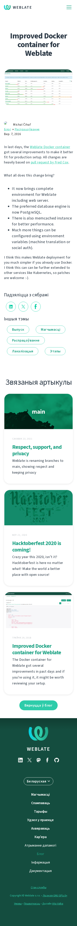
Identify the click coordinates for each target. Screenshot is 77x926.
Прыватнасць (32, 903)
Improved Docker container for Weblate (36, 649)
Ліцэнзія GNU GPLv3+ (55, 895)
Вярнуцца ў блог (38, 705)
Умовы (18, 903)
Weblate (22, 7)
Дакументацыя (40, 870)
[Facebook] (48, 760)
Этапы (55, 351)
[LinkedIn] (20, 760)
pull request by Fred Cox (50, 162)
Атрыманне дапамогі (40, 845)
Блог (7, 129)
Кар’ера (41, 837)
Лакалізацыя (22, 351)
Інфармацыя (40, 862)
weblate (38, 749)
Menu (69, 7)
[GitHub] (57, 760)
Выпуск (18, 329)
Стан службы (38, 887)
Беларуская (36, 781)
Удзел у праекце (40, 820)
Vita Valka (57, 903)
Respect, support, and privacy (37, 450)
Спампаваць (40, 803)
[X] (29, 760)
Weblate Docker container (50, 147)
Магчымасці (50, 329)
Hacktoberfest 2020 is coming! (36, 546)
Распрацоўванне (27, 129)
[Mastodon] (38, 760)
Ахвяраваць (40, 828)
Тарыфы (40, 811)
